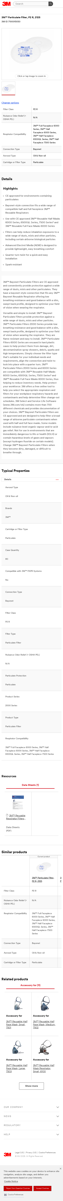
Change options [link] (10, 103)
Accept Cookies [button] (42, 1188)
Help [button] (7, 1134)
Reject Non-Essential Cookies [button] (18, 1188)
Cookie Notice (11, 1181)
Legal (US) (19, 1153)
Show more (31, 1086)
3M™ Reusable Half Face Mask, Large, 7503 (16, 1068)
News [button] (7, 1116)
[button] (14, 1194)
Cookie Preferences (47, 1153)
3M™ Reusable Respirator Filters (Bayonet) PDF (15, 817)
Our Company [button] (13, 1107)
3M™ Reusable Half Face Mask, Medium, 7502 (44, 1024)
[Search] (50, 4)
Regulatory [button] (12, 1125)
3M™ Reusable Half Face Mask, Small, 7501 (16, 1024)
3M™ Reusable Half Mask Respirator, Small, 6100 (43, 1068)
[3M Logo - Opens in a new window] (6, 4)
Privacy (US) (31, 1153)
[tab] (30, 785)
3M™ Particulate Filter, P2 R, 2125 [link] (43, 879)
